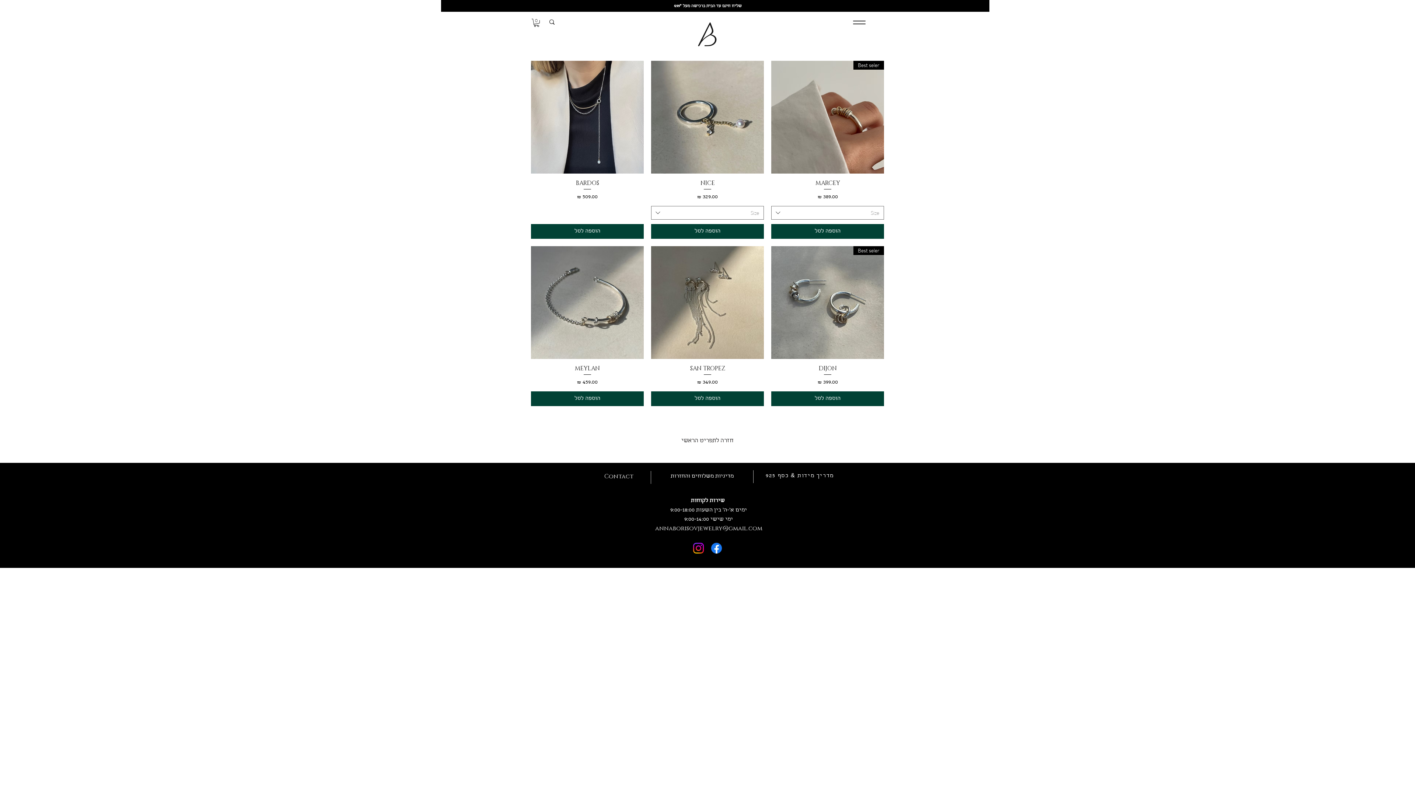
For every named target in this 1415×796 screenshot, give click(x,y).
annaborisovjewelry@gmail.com (708, 528)
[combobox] (827, 213)
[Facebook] (716, 548)
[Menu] (859, 22)
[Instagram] (698, 548)
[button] (536, 23)
